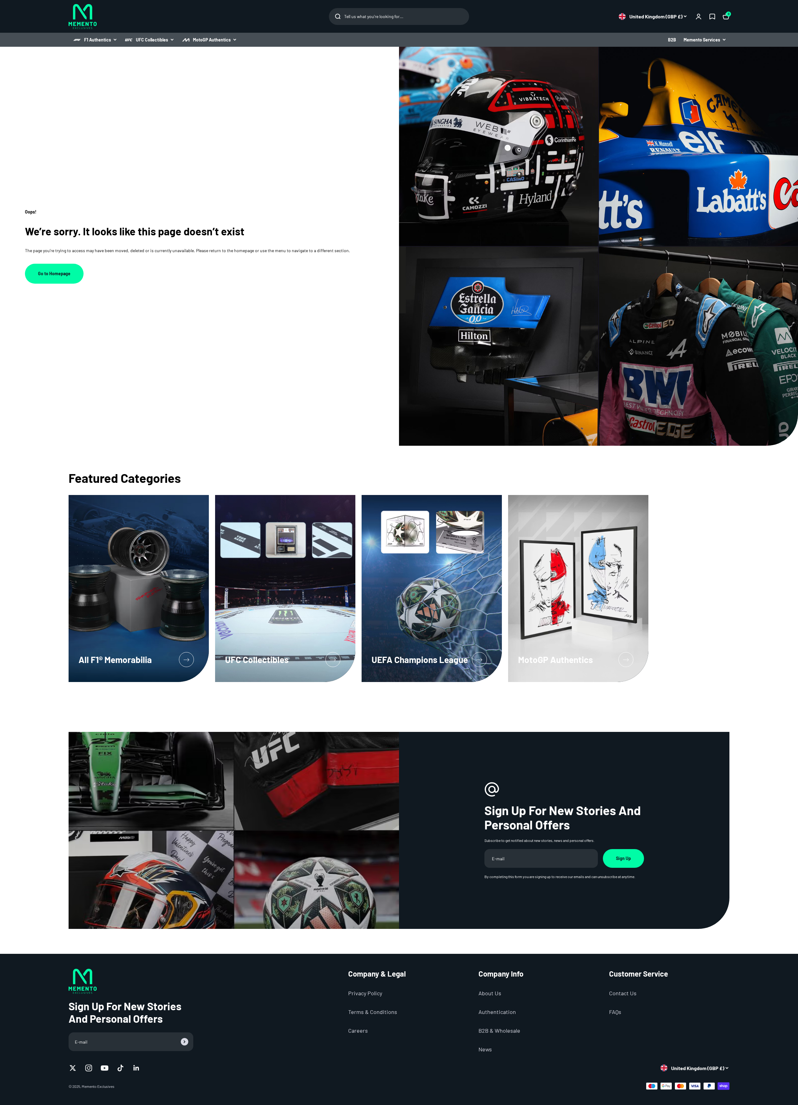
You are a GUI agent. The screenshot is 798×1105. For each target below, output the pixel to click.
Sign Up (623, 858)
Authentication (497, 1011)
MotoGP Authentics (212, 39)
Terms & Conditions (372, 1011)
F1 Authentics (97, 39)
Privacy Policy (365, 993)
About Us (489, 993)
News (485, 1049)
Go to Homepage (54, 273)
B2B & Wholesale (499, 1030)
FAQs (615, 1011)
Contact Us (623, 993)
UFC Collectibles (152, 39)
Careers (358, 1030)
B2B (672, 39)
